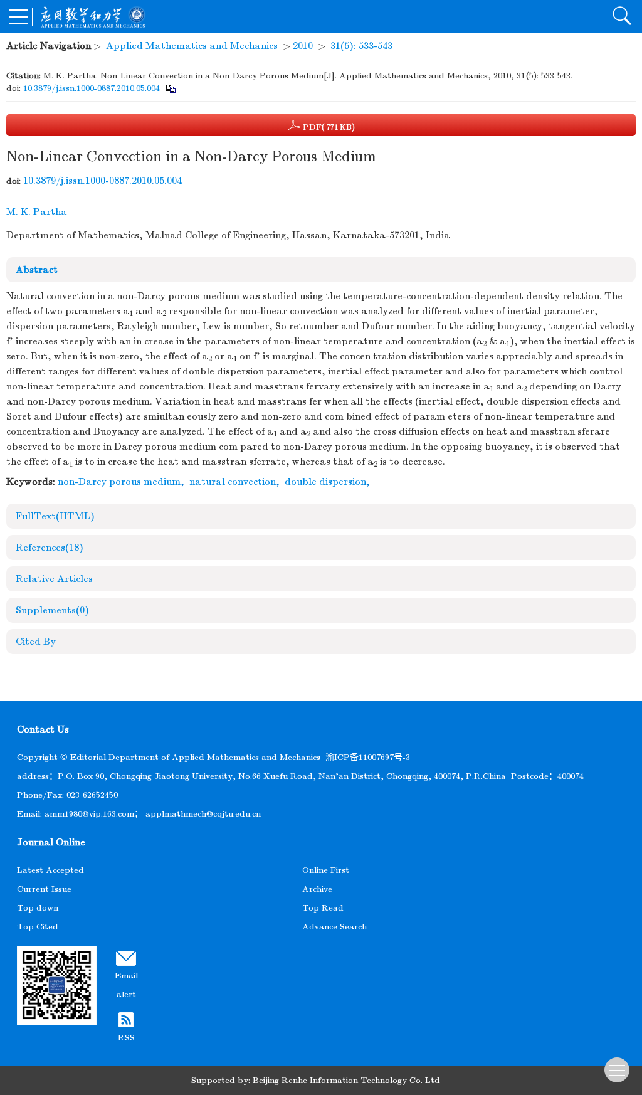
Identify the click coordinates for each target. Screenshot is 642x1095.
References (49, 547)
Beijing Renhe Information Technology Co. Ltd (346, 1080)
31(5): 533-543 (361, 45)
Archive (317, 889)
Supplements (52, 610)
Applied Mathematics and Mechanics (192, 45)
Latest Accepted (50, 870)
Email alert (126, 985)
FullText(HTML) (55, 516)
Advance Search (334, 926)
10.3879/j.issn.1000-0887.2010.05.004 (91, 88)
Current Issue (44, 889)
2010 (303, 45)
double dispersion (325, 481)
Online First (325, 870)
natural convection (232, 481)
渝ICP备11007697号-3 (367, 757)
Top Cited (37, 926)
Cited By (36, 641)
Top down (37, 907)
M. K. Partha (36, 212)
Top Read (323, 907)
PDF (327, 127)
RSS (126, 1037)
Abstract (37, 269)
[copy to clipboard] (170, 88)
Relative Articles (54, 579)
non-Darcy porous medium (119, 481)
